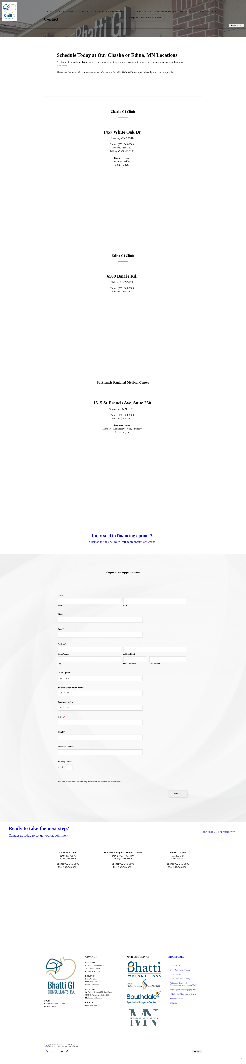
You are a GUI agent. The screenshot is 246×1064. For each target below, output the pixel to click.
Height (61, 717)
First (60, 605)
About (58, 11)
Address (62, 644)
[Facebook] (5, 25)
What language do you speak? (71, 687)
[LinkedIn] (15, 25)
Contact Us (237, 25)
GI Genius (173, 1003)
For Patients (141, 11)
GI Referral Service (165, 11)
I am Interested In (66, 702)
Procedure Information (115, 11)
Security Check (65, 762)
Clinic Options (65, 672)
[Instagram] (25, 25)
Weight (61, 732)
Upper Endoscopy (177, 974)
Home (50, 11)
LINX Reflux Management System (183, 994)
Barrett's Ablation (176, 998)
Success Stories (91, 11)
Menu (198, 1051)
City (59, 664)
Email (61, 629)
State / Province (129, 664)
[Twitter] (10, 25)
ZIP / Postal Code (156, 664)
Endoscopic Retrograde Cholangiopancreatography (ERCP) (183, 984)
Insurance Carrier (66, 747)
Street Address (63, 654)
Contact (184, 11)
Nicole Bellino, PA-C (205, 11)
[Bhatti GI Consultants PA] (9, 11)
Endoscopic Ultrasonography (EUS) (183, 990)
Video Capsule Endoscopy (180, 979)
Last (125, 605)
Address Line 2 (129, 654)
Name (61, 595)
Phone (61, 614)
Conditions (73, 11)
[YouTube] (20, 25)
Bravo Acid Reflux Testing (180, 970)
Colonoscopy (175, 965)
